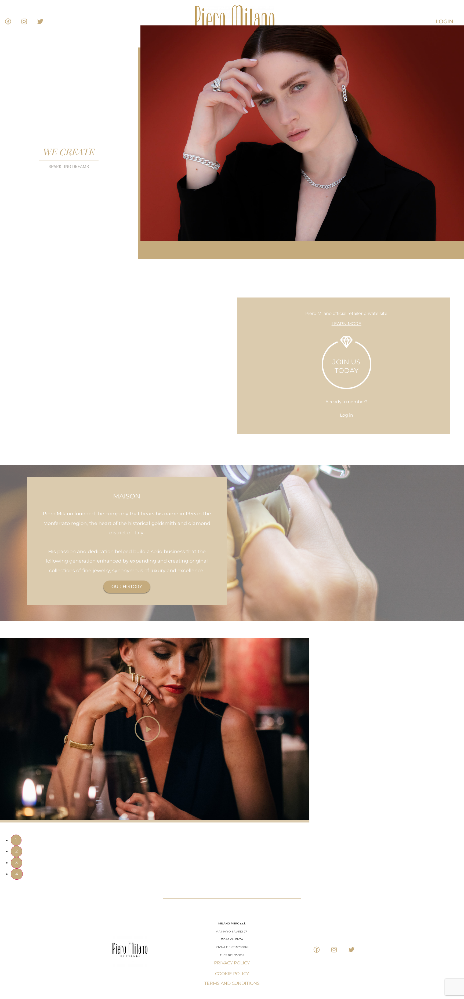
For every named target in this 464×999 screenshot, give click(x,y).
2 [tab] (16, 851)
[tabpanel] (232, 734)
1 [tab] (16, 840)
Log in (346, 414)
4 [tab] (16, 873)
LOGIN (444, 21)
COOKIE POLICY (232, 973)
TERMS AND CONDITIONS (232, 983)
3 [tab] (16, 862)
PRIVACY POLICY (232, 962)
